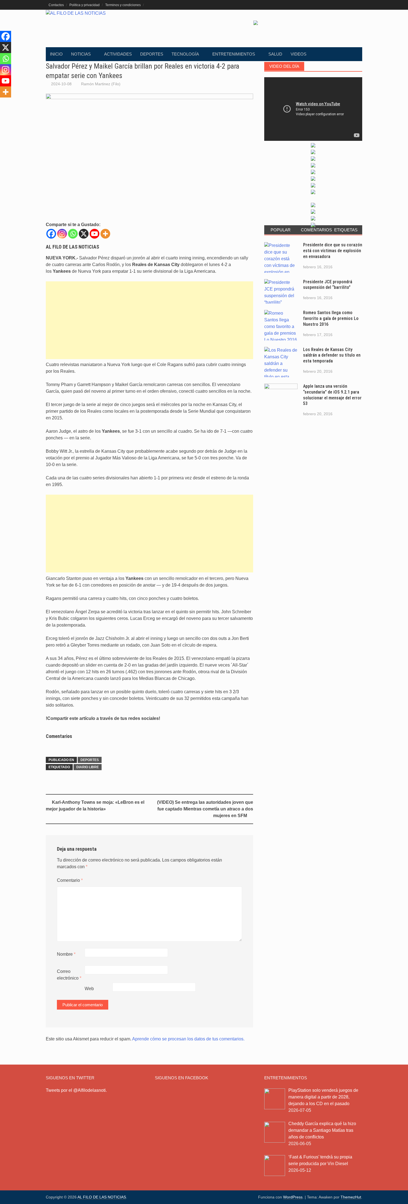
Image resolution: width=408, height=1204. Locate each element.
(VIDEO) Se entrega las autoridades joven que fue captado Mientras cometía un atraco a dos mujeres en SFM (205, 809)
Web (89, 988)
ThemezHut (351, 1197)
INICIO (56, 54)
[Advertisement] (149, 320)
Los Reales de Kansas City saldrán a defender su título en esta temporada (332, 355)
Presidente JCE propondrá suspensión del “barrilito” (327, 284)
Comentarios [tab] (315, 229)
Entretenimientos (233, 54)
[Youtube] (94, 234)
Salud (275, 54)
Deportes (151, 54)
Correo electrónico (69, 974)
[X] (84, 234)
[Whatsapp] (73, 234)
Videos (298, 54)
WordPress (293, 1197)
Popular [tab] (281, 229)
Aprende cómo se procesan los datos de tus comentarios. (188, 1039)
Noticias (81, 54)
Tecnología (185, 54)
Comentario (70, 880)
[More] (105, 234)
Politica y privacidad (84, 5)
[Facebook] (51, 234)
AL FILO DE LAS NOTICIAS (101, 1197)
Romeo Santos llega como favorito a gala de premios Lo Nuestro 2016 (331, 318)
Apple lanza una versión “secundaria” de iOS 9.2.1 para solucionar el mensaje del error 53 (332, 395)
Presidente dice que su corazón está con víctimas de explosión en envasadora (332, 250)
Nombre (66, 954)
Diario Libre (87, 767)
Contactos (56, 5)
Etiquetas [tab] (345, 229)
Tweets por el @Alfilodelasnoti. (76, 1090)
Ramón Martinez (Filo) (100, 84)
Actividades (118, 54)
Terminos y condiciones (123, 5)
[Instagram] (62, 234)
